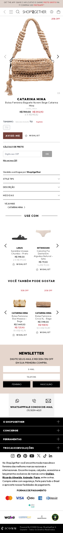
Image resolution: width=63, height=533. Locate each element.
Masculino (46, 384)
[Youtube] (32, 456)
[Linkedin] (50, 456)
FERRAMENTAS (12, 439)
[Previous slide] (5, 245)
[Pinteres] (25, 456)
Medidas (8, 195)
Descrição (9, 187)
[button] (58, 56)
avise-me (13, 135)
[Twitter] (38, 456)
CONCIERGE (10, 430)
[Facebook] (19, 456)
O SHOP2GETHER (13, 421)
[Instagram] (13, 456)
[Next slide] (57, 245)
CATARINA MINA (31, 99)
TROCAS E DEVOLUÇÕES (18, 447)
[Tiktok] (45, 456)
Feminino (17, 384)
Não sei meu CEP (10, 160)
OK (47, 154)
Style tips (8, 179)
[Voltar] (4, 12)
